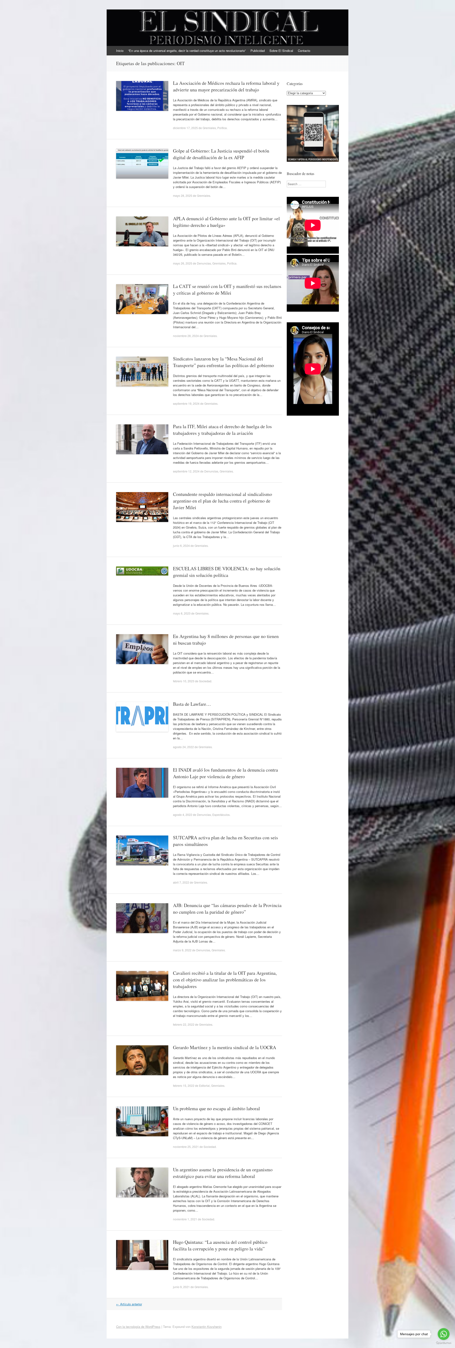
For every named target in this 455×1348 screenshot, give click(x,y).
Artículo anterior (129, 1304)
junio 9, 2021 (181, 1287)
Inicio (119, 50)
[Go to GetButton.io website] (443, 1343)
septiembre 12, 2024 (186, 471)
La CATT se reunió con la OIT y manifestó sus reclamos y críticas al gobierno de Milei (227, 289)
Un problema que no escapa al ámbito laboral (216, 1108)
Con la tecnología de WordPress (138, 1326)
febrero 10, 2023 (183, 681)
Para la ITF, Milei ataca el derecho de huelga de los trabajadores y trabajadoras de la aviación (222, 429)
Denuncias (204, 263)
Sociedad (205, 681)
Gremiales (209, 128)
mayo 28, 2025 (182, 195)
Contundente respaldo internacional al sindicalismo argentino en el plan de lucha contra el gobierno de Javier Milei (222, 501)
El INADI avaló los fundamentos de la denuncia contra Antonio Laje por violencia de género (225, 773)
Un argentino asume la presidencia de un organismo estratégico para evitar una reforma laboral (223, 1172)
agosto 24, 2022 (183, 747)
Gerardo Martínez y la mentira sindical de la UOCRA (224, 1047)
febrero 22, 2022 (183, 1024)
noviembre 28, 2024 (186, 336)
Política (222, 128)
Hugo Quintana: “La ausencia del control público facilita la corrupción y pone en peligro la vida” (220, 1245)
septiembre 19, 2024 (186, 403)
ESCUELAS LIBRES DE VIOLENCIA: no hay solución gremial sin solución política (226, 571)
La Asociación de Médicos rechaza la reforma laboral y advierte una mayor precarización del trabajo (226, 86)
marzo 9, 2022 (182, 950)
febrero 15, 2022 (183, 1085)
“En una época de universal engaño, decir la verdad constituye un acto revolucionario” (187, 50)
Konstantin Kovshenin (206, 1326)
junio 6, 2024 (181, 546)
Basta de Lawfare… (192, 704)
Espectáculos (221, 815)
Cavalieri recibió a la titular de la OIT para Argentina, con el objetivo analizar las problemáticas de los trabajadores (225, 979)
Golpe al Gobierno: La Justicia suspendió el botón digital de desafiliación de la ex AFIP (221, 154)
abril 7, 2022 (181, 882)
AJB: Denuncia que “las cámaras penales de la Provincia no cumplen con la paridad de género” (227, 908)
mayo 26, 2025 (182, 263)
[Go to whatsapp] (444, 1334)
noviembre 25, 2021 (186, 1147)
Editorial (204, 1085)
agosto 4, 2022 (182, 815)
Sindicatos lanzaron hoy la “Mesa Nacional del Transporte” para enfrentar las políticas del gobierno (223, 361)
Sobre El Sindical (281, 50)
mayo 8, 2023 (182, 613)
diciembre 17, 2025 (185, 128)
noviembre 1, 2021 (185, 1219)
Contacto (304, 50)
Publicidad (257, 50)
